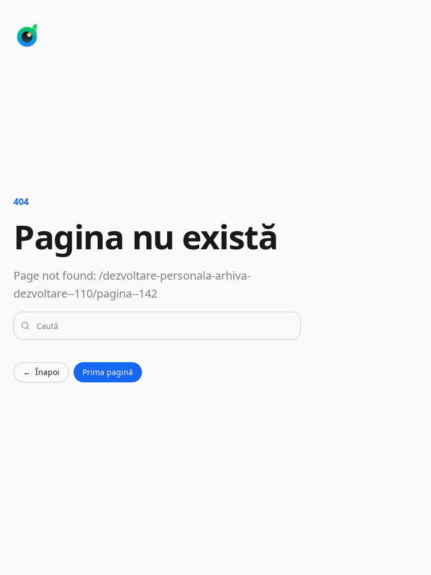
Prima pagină (107, 372)
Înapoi (41, 372)
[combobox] (164, 325)
